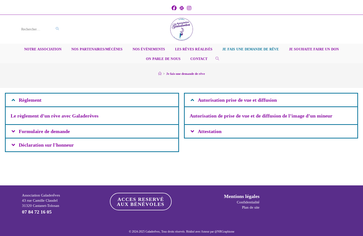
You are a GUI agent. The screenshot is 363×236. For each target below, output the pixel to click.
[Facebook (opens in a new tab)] (174, 8)
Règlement (30, 100)
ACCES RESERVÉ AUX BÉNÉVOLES (140, 202)
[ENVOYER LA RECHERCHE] (57, 29)
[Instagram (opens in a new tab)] (189, 8)
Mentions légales (242, 196)
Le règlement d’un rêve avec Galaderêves (55, 115)
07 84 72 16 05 (37, 212)
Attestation (210, 131)
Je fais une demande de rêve (185, 74)
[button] (92, 100)
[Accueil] (159, 74)
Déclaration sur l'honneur (46, 145)
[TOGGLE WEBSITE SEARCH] (217, 58)
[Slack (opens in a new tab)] (181, 8)
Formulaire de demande (44, 131)
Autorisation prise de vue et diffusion (237, 100)
